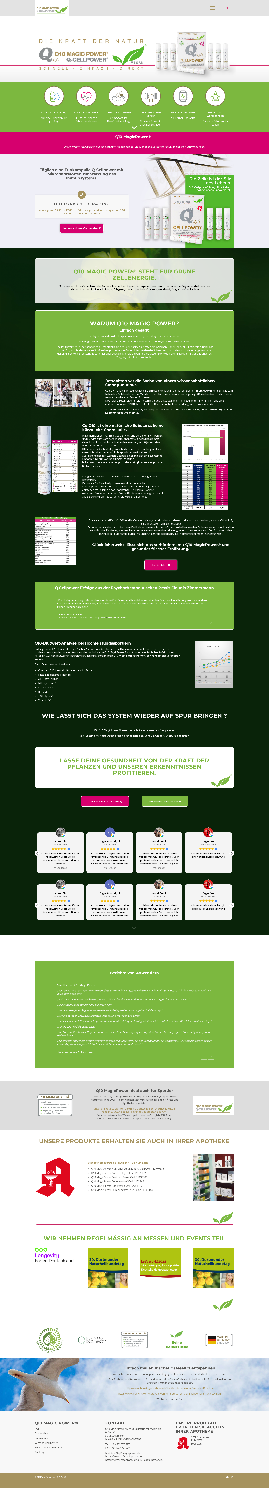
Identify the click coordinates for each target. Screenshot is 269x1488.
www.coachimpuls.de (117, 614)
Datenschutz (42, 1443)
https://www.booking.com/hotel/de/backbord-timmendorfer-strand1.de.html (169, 1397)
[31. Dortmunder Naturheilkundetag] (108, 1277)
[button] (231, 850)
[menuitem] (212, 8)
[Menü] (211, 8)
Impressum (41, 1447)
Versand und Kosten (46, 1452)
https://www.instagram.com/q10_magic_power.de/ (134, 1469)
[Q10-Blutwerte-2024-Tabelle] (205, 487)
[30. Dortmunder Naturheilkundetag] (213, 1277)
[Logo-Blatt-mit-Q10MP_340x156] (52, 8)
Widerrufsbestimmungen (49, 1457)
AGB (37, 1438)
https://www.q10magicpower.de (123, 1466)
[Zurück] (204, 618)
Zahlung (40, 1462)
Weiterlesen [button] (60, 864)
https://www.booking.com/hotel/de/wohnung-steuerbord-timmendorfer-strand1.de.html (169, 1403)
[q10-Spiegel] (205, 443)
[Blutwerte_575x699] (214, 661)
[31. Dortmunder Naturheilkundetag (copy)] (55, 1264)
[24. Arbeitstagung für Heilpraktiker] (160, 1275)
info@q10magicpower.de (125, 1462)
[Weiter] (211, 618)
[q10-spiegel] (55, 541)
